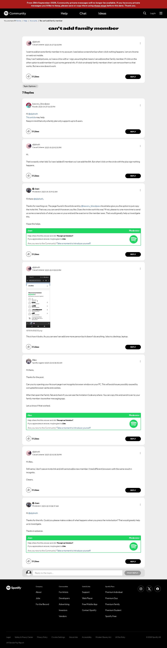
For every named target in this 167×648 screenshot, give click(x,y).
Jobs (38, 598)
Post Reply (132, 573)
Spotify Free (111, 616)
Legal (8, 637)
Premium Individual (114, 592)
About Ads (73, 637)
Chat (83, 13)
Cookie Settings (58, 637)
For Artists (63, 592)
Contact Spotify (89, 610)
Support (86, 592)
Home (18, 20)
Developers (64, 598)
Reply (133, 76)
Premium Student (113, 610)
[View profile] (28, 43)
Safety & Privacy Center (24, 637)
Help (64, 13)
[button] (140, 43)
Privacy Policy (42, 637)
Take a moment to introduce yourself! (74, 243)
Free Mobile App (89, 604)
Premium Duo (111, 598)
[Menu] (161, 13)
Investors (63, 610)
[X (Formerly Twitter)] (149, 589)
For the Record (42, 604)
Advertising (64, 604)
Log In (153, 13)
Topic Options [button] (29, 86)
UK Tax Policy (120, 637)
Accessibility (87, 637)
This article (31, 117)
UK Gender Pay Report (15, 642)
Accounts (33, 20)
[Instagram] (141, 589)
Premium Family (112, 604)
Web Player (87, 598)
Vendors (63, 616)
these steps (100, 5)
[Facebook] (157, 589)
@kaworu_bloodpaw (90, 206)
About (38, 592)
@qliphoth (33, 113)
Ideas (102, 13)
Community (17, 13)
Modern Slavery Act (103, 637)
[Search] (144, 13)
